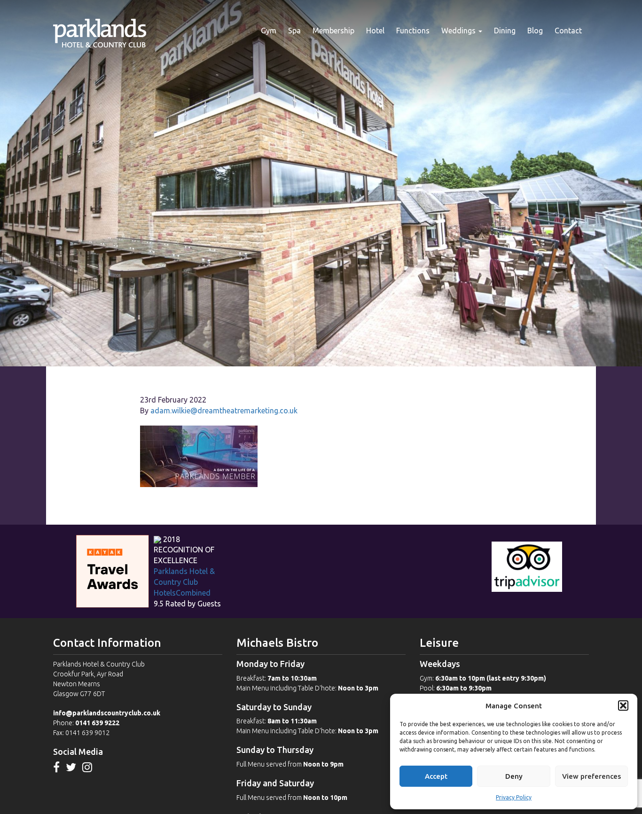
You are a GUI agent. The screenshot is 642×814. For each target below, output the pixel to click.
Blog (535, 30)
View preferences (591, 776)
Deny (514, 776)
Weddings (459, 30)
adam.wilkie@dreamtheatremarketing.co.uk (224, 410)
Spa (294, 30)
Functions (413, 30)
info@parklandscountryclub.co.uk (106, 713)
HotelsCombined (182, 593)
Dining (505, 30)
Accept (436, 776)
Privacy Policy (514, 797)
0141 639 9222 (97, 723)
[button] (623, 705)
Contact (568, 30)
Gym (268, 30)
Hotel (375, 30)
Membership (333, 30)
